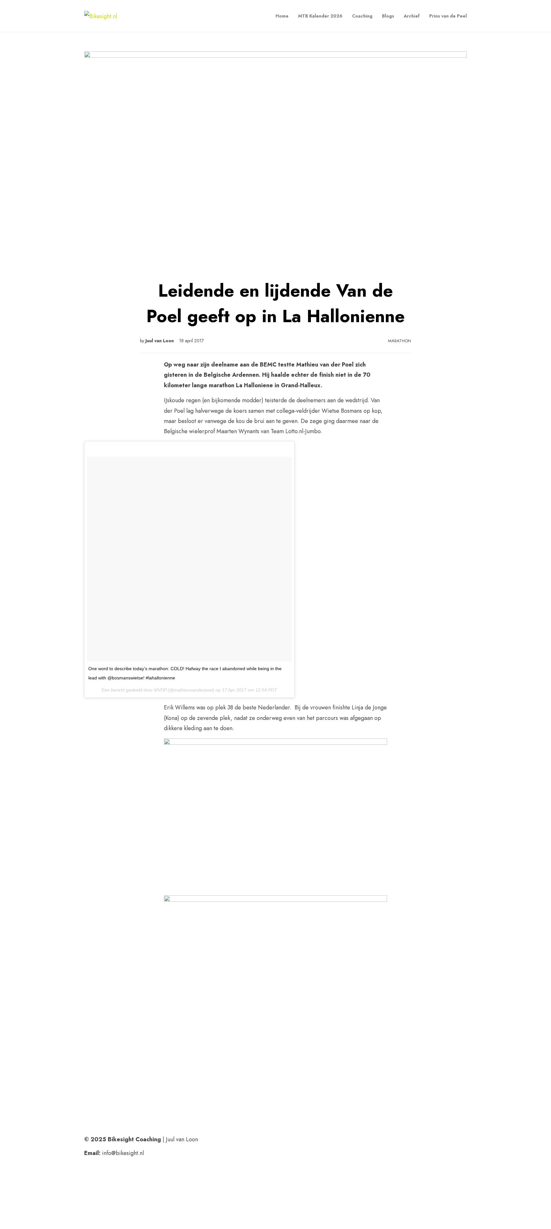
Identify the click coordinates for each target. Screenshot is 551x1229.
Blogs (388, 16)
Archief (412, 16)
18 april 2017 (191, 340)
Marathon (399, 341)
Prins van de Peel (448, 16)
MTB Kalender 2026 (320, 16)
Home (282, 16)
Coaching (362, 16)
